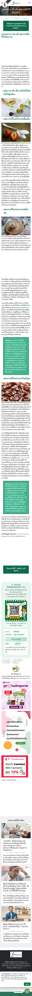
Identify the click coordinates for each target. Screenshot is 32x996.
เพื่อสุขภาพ (15, 662)
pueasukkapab (6, 660)
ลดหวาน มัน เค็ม (18, 660)
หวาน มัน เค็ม (6, 662)
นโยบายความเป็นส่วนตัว (14, 977)
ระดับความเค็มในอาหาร (22, 307)
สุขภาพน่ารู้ (25, 18)
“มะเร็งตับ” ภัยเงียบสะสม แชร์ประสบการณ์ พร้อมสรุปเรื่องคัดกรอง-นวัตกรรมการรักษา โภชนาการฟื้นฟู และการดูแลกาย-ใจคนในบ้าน (15, 845)
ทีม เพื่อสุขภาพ (16, 18)
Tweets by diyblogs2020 (8, 780)
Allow (27, 984)
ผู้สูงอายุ (18, 852)
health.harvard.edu (23, 534)
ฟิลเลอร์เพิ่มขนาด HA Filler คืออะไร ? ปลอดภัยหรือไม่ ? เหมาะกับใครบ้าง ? (15, 926)
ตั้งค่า (3, 980)
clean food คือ (25, 458)
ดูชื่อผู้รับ (17, 643)
